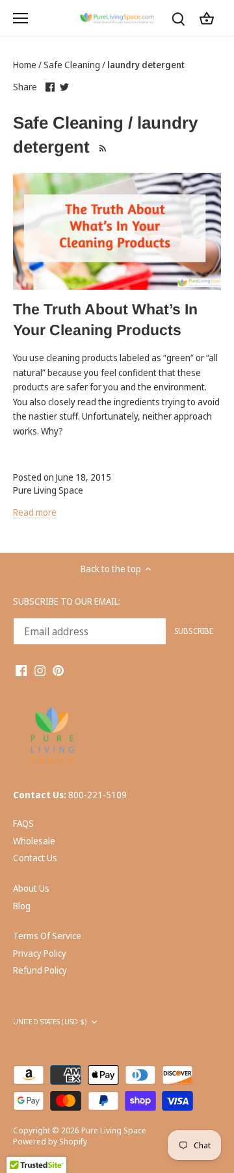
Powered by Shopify (50, 1141)
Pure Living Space (113, 1130)
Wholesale (34, 841)
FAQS (23, 823)
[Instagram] (40, 669)
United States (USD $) (49, 1022)
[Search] (178, 18)
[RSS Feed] (101, 147)
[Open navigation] (20, 18)
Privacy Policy (39, 953)
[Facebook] (21, 669)
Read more (35, 512)
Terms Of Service (47, 935)
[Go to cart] (206, 18)
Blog (22, 906)
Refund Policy (40, 970)
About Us (31, 888)
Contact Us (35, 857)
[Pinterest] (58, 669)
